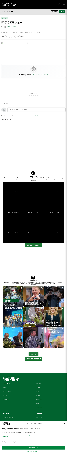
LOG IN (62, 11)
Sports (5, 395)
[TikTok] (9, 11)
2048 (37, 391)
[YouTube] (12, 11)
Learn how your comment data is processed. (33, 115)
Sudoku (38, 395)
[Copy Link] (22, 36)
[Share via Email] (18, 36)
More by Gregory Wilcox (39, 74)
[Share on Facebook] (2, 36)
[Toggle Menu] (64, 4)
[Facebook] (2, 11)
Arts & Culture (7, 391)
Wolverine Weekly (8, 417)
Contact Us (39, 417)
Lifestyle (5, 399)
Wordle (38, 387)
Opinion (4, 18)
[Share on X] (6, 36)
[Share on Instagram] (10, 36)
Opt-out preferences (32, 451)
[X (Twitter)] (5, 11)
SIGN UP (54, 11)
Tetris (37, 403)
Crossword (39, 407)
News (4, 387)
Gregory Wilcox (11, 27)
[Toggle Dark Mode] (59, 4)
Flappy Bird (39, 399)
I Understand (33, 447)
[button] (64, 423)
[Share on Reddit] (14, 36)
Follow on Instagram (33, 245)
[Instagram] (7, 11)
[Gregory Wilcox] (33, 69)
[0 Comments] (25, 36)
